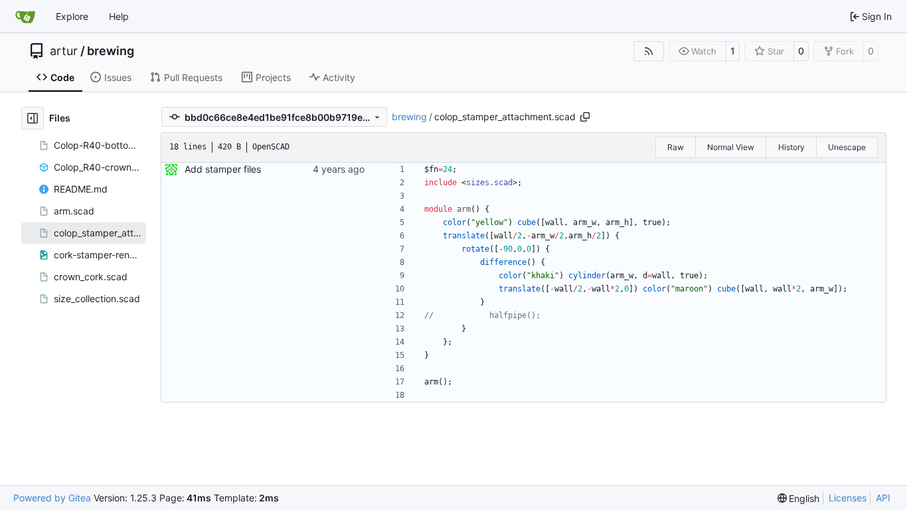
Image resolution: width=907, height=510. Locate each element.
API (883, 497)
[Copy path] (585, 117)
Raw (675, 147)
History (791, 147)
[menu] (799, 498)
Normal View (730, 147)
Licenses (847, 497)
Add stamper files (223, 169)
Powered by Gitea (52, 497)
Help (119, 16)
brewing (110, 51)
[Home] (25, 17)
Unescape (847, 147)
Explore (72, 16)
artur (64, 51)
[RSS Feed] (648, 51)
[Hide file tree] (32, 118)
